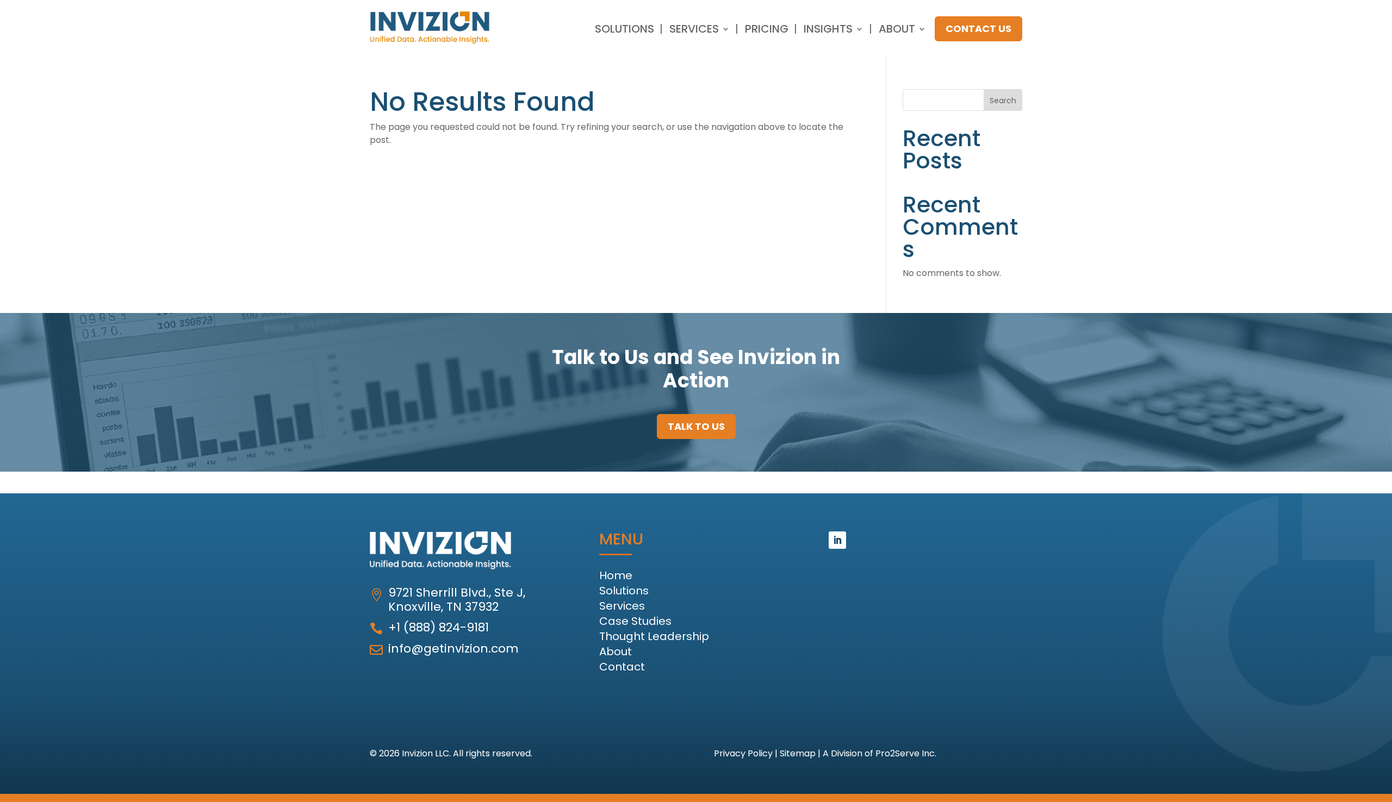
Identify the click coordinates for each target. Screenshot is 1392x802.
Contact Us (978, 28)
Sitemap (798, 753)
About (897, 28)
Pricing (766, 28)
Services (694, 28)
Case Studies (635, 621)
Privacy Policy (743, 753)
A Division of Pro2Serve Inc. (879, 753)
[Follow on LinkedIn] (837, 540)
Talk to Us (696, 426)
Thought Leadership (654, 636)
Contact (622, 666)
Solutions (624, 28)
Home (615, 575)
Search (1003, 100)
